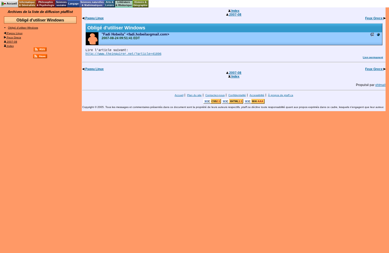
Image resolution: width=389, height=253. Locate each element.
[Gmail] (372, 35)
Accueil (179, 95)
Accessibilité (257, 95)
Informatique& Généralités (27, 4)
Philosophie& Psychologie (45, 4)
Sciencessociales (61, 4)
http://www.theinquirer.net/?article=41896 (123, 54)
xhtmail (380, 85)
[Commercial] (378, 35)
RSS (42, 49)
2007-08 (11, 41)
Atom (42, 56)
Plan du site (194, 95)
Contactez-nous (215, 95)
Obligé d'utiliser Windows (23, 27)
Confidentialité (237, 95)
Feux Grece (13, 37)
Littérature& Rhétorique (124, 4)
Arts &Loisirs (109, 4)
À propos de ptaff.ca (280, 95)
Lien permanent (373, 57)
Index (10, 45)
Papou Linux (14, 33)
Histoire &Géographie (140, 4)
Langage (73, 3)
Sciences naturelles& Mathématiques (92, 4)
